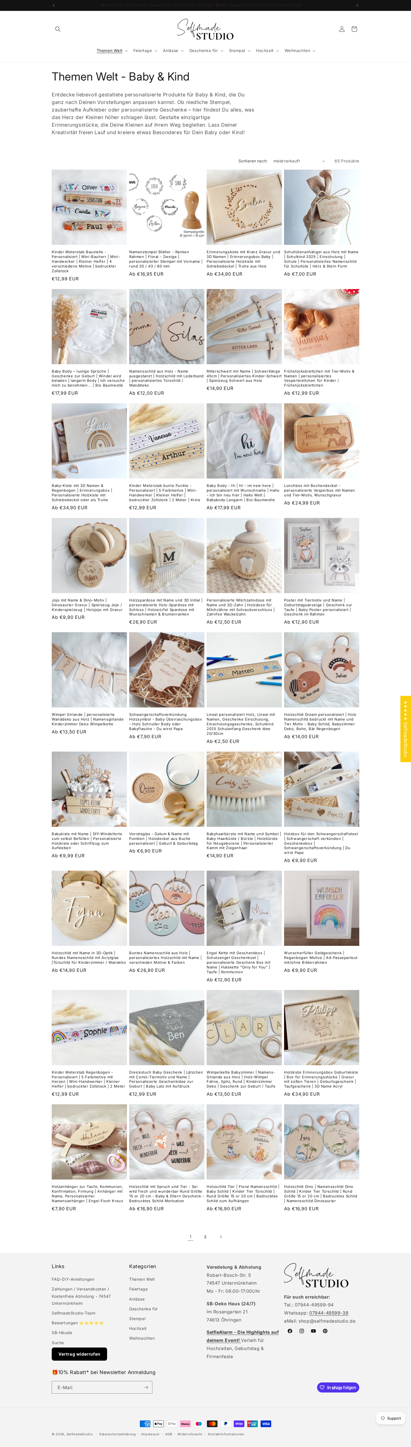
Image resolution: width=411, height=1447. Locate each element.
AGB (168, 1434)
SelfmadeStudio (80, 1434)
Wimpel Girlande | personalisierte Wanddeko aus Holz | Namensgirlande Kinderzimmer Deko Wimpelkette (88, 719)
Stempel (137, 1318)
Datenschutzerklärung (117, 1434)
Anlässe (137, 1299)
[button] (58, 29)
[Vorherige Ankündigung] (54, 5)
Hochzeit (138, 1328)
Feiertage (138, 1289)
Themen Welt (142, 1279)
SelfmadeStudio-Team (73, 1313)
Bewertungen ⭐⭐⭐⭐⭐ (78, 1322)
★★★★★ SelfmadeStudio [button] (405, 728)
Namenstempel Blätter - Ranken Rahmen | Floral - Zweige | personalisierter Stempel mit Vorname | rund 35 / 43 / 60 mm (166, 259)
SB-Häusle (62, 1332)
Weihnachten (142, 1338)
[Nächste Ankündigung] (357, 5)
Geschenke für (143, 1308)
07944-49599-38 (328, 1313)
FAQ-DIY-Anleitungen (73, 1279)
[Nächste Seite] (220, 1237)
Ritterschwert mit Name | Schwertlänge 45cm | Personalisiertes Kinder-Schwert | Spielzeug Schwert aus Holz (244, 376)
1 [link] (191, 1236)
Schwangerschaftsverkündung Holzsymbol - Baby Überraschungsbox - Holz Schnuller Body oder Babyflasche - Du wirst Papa (165, 721)
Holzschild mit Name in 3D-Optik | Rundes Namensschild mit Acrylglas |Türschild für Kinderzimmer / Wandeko (89, 958)
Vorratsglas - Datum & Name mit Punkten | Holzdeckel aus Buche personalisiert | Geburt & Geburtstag (163, 839)
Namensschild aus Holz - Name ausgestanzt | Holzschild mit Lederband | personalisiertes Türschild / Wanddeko (166, 378)
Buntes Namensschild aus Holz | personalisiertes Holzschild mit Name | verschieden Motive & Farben (165, 958)
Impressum (150, 1434)
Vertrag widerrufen (79, 1354)
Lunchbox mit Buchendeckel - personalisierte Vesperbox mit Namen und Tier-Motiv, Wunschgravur (319, 490)
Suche (58, 1342)
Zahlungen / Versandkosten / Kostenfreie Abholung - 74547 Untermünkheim (81, 1296)
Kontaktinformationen (226, 1434)
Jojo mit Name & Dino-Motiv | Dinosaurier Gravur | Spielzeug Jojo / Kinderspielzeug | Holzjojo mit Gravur (87, 605)
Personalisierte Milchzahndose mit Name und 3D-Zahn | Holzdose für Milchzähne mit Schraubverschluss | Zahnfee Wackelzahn (241, 607)
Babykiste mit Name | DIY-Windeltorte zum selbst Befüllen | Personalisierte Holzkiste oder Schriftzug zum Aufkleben (87, 841)
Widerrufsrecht (190, 1434)
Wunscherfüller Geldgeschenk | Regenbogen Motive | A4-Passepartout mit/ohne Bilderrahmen (321, 958)
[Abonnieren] (146, 1387)
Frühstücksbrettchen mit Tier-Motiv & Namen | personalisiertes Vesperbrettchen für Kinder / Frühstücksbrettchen (319, 378)
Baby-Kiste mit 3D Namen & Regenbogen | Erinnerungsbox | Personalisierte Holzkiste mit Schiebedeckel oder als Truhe (82, 492)
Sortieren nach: (253, 160)
